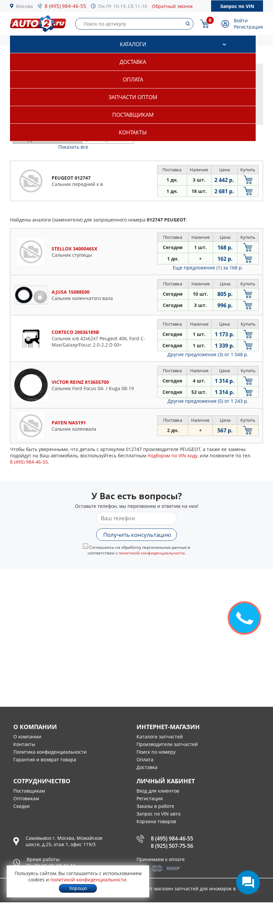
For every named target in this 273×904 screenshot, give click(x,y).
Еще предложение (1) (208, 267)
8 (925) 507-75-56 (172, 845)
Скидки (21, 806)
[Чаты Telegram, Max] (248, 882)
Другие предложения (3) (207, 354)
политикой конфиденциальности (152, 553)
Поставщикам (132, 114)
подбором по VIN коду (172, 455)
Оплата (133, 79)
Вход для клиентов (157, 791)
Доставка (133, 62)
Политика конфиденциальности (50, 752)
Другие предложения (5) (207, 401)
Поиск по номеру (155, 752)
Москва (24, 6)
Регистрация (248, 27)
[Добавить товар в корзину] (248, 180)
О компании (27, 736)
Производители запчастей (167, 744)
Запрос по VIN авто (158, 814)
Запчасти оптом (133, 97)
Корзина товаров (156, 821)
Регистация (149, 798)
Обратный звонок (172, 6)
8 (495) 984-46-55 (65, 6)
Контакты (133, 132)
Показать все (73, 147)
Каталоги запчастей (159, 736)
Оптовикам (26, 798)
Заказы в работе (155, 806)
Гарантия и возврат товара (44, 759)
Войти (241, 20)
